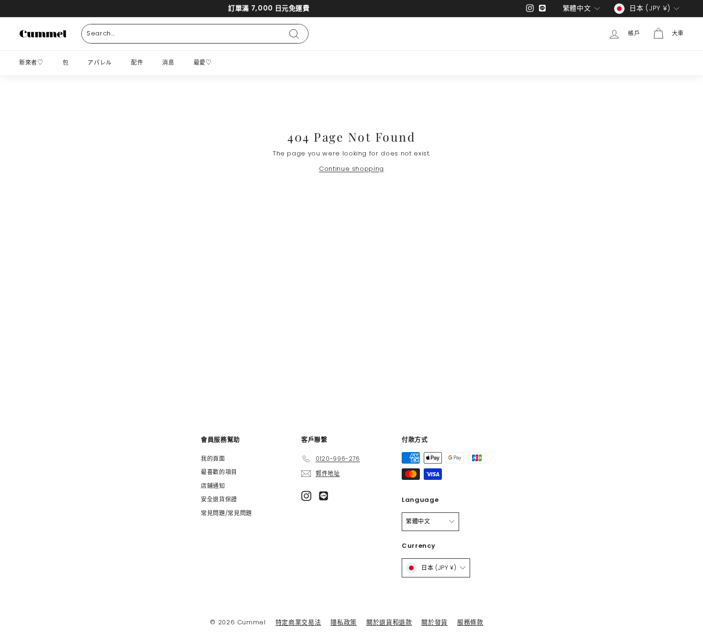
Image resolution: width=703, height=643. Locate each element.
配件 (137, 62)
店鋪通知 (213, 486)
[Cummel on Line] (324, 496)
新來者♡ (31, 62)
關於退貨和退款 (389, 622)
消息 (168, 62)
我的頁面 (213, 459)
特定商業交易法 (298, 622)
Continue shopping (351, 168)
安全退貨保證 (219, 499)
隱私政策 (343, 622)
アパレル (100, 62)
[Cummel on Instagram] (306, 496)
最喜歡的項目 (219, 472)
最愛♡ (203, 62)
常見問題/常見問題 (226, 513)
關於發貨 (434, 622)
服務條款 (470, 622)
